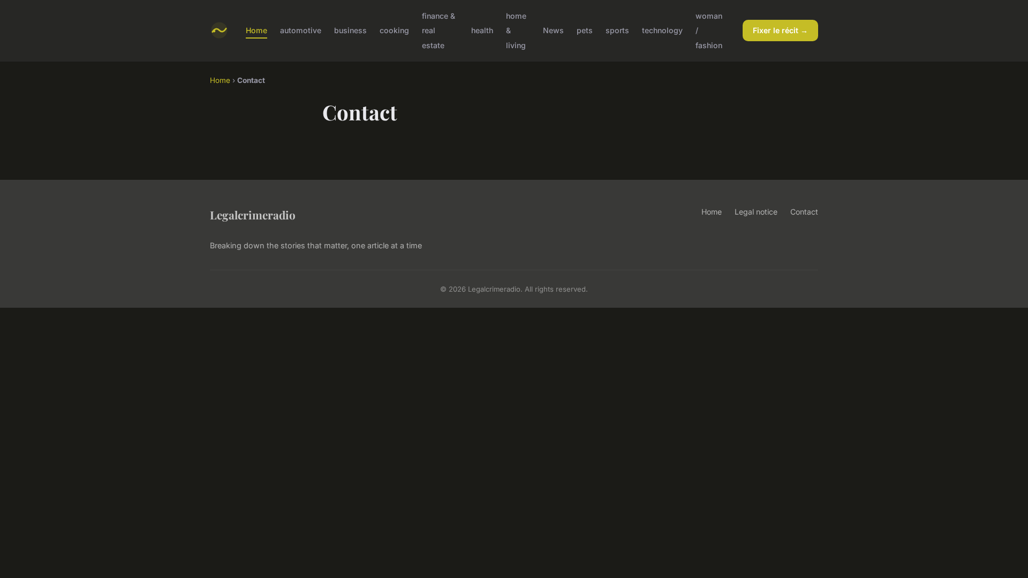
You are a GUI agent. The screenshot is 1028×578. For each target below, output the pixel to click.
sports (617, 30)
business (350, 30)
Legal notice (756, 211)
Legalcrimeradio (253, 214)
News (553, 30)
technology (662, 30)
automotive (300, 30)
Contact (804, 211)
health (482, 30)
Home (256, 30)
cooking (394, 30)
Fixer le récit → (780, 30)
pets (585, 30)
